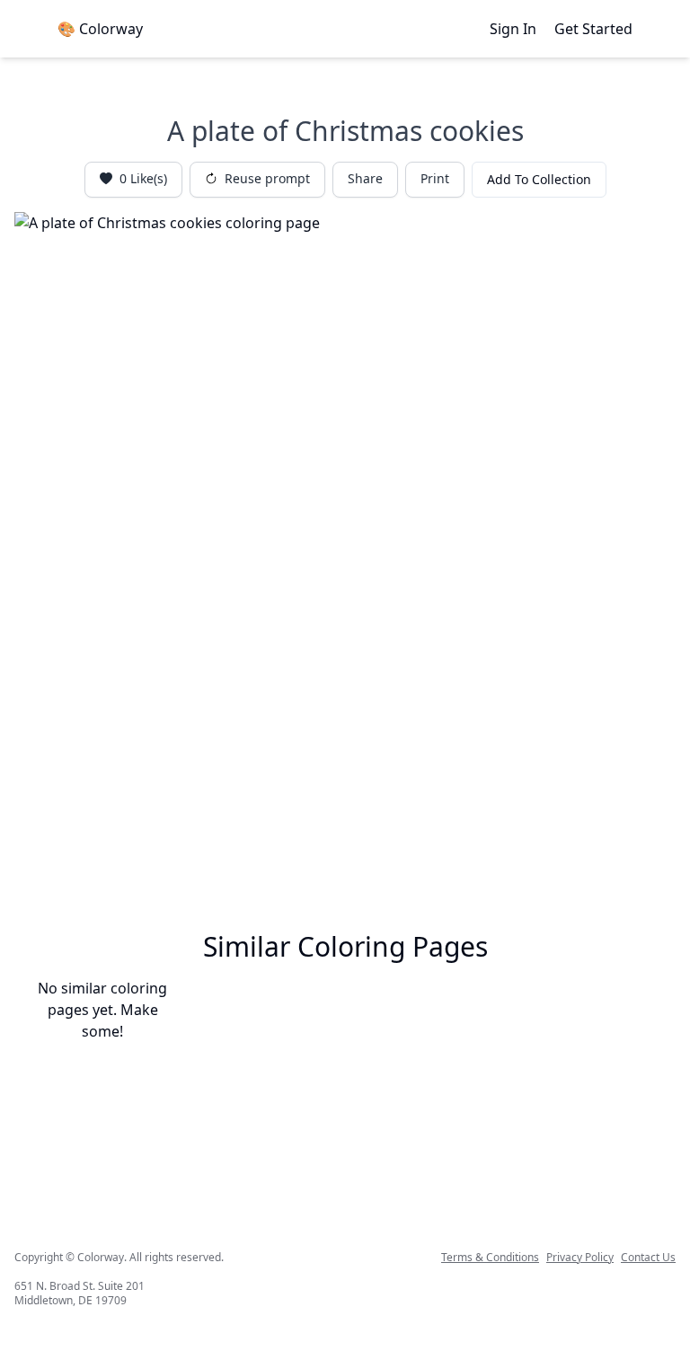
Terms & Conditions (490, 1257)
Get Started (593, 29)
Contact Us (648, 1257)
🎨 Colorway (100, 29)
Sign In (513, 29)
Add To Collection (539, 179)
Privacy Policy (580, 1257)
